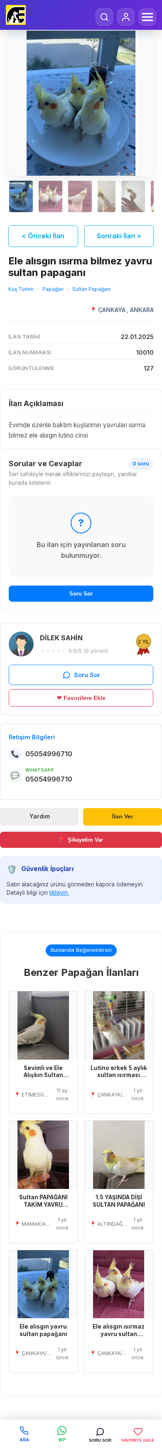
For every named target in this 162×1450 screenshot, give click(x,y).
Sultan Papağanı (91, 289)
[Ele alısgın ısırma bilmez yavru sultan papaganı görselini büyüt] (81, 103)
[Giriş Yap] (126, 17)
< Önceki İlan (43, 236)
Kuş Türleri (21, 289)
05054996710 (48, 754)
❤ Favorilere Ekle (81, 698)
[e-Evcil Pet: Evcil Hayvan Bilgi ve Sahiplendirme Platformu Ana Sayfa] (16, 15)
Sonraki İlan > (119, 236)
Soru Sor (81, 594)
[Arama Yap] (104, 17)
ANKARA (142, 310)
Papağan (53, 289)
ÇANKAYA (112, 310)
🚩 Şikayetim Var (81, 840)
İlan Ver (122, 816)
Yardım (39, 816)
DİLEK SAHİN (61, 638)
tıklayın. (59, 892)
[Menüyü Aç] (147, 17)
